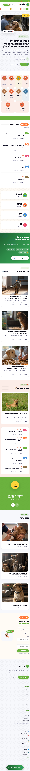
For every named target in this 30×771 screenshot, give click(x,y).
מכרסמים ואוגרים (25, 702)
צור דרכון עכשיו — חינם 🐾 (20, 258)
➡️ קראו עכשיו (24, 64)
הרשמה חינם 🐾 (23, 650)
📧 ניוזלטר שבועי (25, 743)
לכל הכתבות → (5, 388)
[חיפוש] (2, 4)
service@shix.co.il (25, 720)
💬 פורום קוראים (25, 738)
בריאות (27, 694)
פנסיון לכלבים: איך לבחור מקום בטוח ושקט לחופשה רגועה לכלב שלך (16, 43)
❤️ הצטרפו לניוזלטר (23, 677)
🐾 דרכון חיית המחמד (24, 731)
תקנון (6, 768)
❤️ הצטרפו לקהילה (7, 4)
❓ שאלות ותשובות (25, 736)
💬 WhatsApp (26, 754)
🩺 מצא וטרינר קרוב (25, 733)
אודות (28, 713)
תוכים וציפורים (7, 9)
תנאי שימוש (26, 718)
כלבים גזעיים (17, 9)
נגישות (2, 768)
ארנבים (27, 707)
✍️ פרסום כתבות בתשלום (24, 741)
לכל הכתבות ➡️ (5, 271)
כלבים (27, 704)
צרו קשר (14, 677)
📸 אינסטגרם (26, 752)
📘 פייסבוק (26, 749)
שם (28, 636)
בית (26, 9)
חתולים (27, 697)
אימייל (27, 643)
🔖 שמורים (12, 4)
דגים (28, 699)
